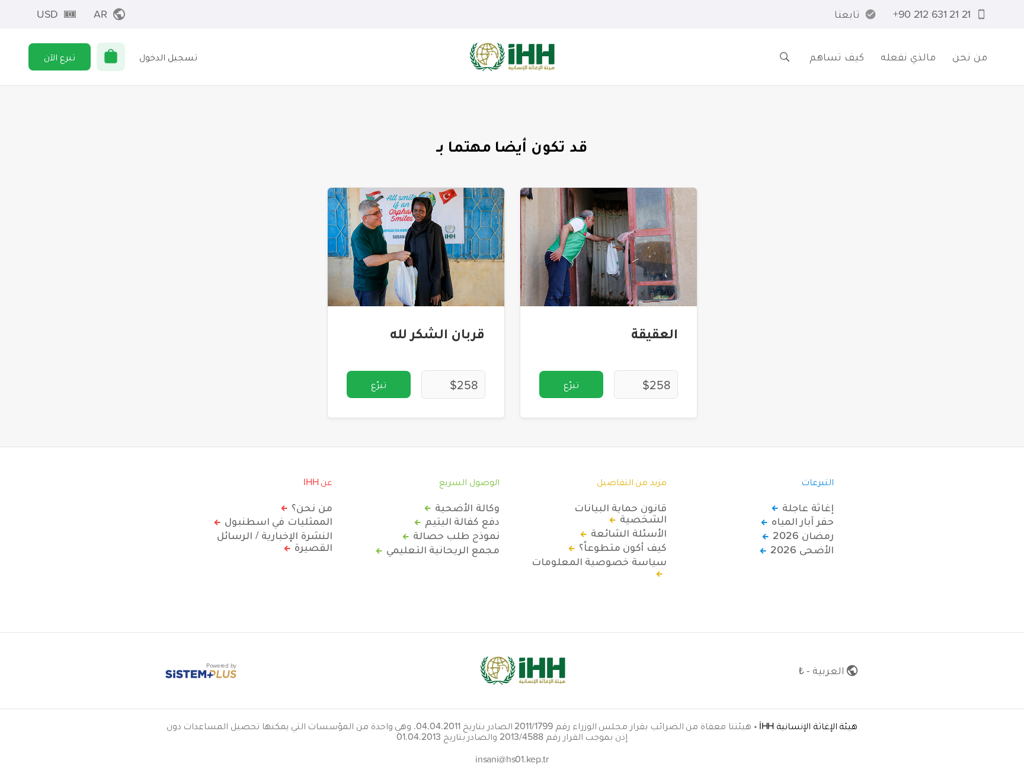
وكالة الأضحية (467, 508)
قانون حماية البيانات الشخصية (620, 513)
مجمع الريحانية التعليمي (443, 550)
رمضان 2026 (803, 535)
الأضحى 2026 (802, 550)
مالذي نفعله (908, 56)
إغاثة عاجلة (808, 508)
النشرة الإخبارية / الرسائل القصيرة (274, 541)
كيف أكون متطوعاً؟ (623, 547)
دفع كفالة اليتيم (462, 521)
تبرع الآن (59, 56)
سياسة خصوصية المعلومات (599, 562)
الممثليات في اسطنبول (278, 521)
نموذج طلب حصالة (456, 535)
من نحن (969, 56)
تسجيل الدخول (168, 56)
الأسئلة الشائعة (629, 533)
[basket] (111, 57)
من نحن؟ (312, 508)
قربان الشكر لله (437, 333)
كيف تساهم (836, 56)
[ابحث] (784, 57)
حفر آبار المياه (803, 521)
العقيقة (654, 333)
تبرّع (571, 384)
